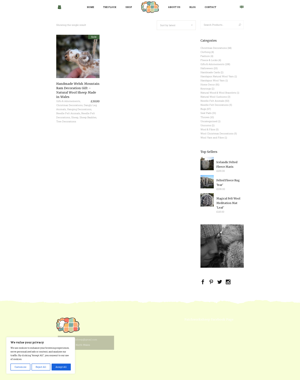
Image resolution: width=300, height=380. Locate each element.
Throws (204, 117)
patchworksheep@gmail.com (80, 339)
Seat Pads (206, 113)
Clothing (205, 52)
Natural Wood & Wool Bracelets (218, 92)
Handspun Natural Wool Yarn (217, 76)
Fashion (205, 56)
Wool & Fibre (207, 129)
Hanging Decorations (79, 109)
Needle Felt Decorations (214, 104)
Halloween (206, 68)
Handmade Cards (210, 72)
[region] (40, 355)
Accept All (61, 366)
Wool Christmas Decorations (216, 133)
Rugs (203, 108)
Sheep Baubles (88, 117)
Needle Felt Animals (68, 113)
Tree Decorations (66, 121)
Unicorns (205, 125)
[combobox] (176, 25)
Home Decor (207, 84)
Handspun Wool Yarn (212, 80)
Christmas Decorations (69, 105)
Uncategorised (208, 121)
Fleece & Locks (209, 60)
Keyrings (205, 88)
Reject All (41, 366)
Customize (20, 366)
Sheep (74, 117)
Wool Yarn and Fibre (212, 137)
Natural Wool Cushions (213, 96)
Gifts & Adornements (68, 101)
